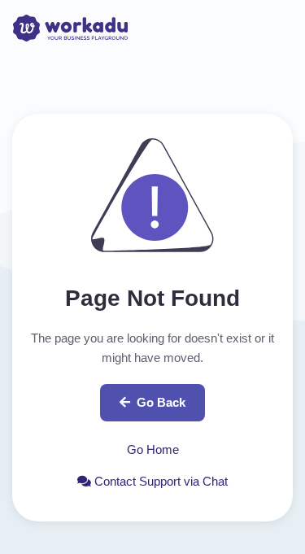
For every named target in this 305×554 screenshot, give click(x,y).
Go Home (153, 449)
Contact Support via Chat (159, 481)
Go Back (161, 402)
